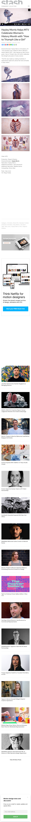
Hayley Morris (15, 161)
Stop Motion (16, 224)
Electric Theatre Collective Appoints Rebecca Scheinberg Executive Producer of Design (14, 568)
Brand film (16, 223)
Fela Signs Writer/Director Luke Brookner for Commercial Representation (13, 621)
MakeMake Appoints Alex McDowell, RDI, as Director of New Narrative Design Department (13, 752)
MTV (20, 226)
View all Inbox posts (15, 759)
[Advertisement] (15, 198)
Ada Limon (8, 226)
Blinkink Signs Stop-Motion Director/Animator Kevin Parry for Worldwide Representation (14, 726)
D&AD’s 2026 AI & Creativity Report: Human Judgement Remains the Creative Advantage (13, 410)
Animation (9, 223)
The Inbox (23, 224)
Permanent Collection (8, 6)
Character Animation (6, 224)
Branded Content (24, 223)
